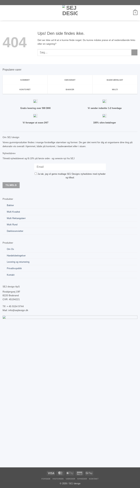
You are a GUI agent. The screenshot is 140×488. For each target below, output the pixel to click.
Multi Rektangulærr (16, 218)
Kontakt (11, 275)
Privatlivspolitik (14, 268)
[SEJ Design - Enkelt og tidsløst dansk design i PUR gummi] (70, 12)
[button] (4, 13)
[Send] (134, 52)
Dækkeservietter (15, 231)
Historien (58, 479)
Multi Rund (12, 224)
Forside (46, 479)
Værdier (70, 479)
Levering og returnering (18, 262)
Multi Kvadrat (13, 212)
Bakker (10, 205)
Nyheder (82, 479)
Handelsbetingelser (16, 255)
